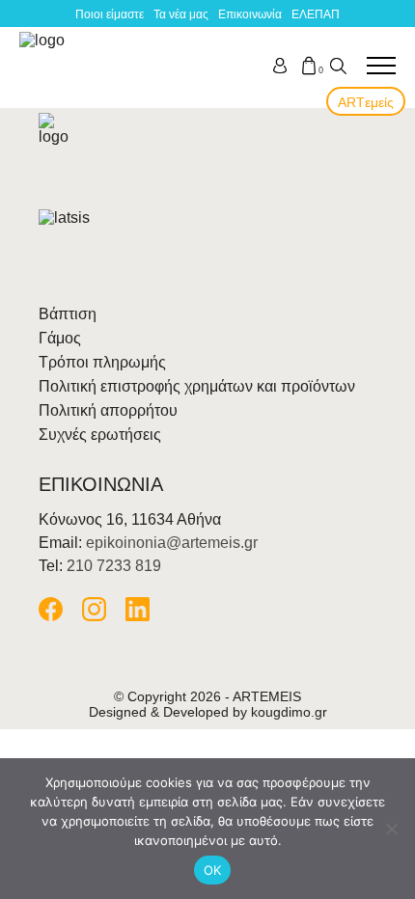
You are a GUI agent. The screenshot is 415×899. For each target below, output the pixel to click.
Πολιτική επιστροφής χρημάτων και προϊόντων (197, 386)
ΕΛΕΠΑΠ (315, 14)
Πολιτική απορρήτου (108, 410)
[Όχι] (391, 828)
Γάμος (60, 338)
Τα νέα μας (180, 14)
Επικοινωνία (250, 14)
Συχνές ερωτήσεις (100, 434)
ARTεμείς (366, 102)
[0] (308, 65)
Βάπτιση (68, 314)
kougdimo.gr (289, 712)
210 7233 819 (114, 566)
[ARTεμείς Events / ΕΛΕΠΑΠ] (45, 65)
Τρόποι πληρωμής (102, 362)
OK (213, 870)
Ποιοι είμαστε (109, 14)
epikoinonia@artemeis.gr (172, 542)
